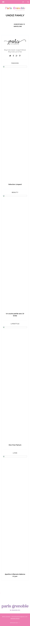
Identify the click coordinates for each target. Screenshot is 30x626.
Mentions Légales (15, 618)
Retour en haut (14, 622)
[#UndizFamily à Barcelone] (6, 24)
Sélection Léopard (15, 184)
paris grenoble (15, 607)
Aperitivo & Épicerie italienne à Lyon (15, 575)
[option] (15, 126)
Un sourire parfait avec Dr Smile (15, 315)
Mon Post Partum (15, 445)
